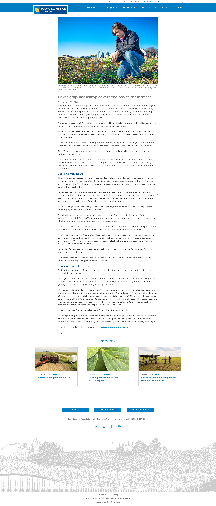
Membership (108, 409)
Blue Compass (113, 502)
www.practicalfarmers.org (114, 327)
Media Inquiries (140, 409)
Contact (75, 409)
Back (60, 334)
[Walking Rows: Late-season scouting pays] (108, 359)
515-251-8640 (141, 419)
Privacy (126, 498)
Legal (119, 498)
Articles (107, 375)
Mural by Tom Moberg (108, 495)
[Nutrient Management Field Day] (56, 359)
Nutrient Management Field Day (54, 377)
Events (55, 375)
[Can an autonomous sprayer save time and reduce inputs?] (160, 359)
